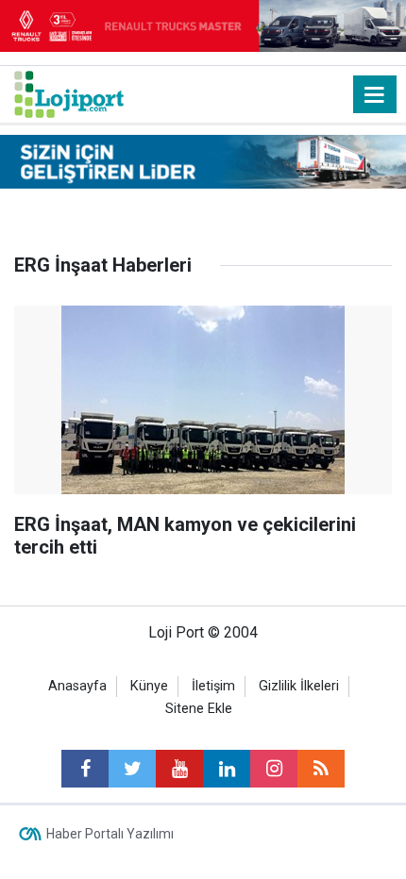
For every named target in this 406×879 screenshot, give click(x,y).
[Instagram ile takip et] (273, 769)
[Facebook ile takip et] (85, 769)
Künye (149, 686)
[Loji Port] (69, 93)
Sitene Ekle (198, 709)
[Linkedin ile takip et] (226, 769)
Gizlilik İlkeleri (299, 686)
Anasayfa (77, 686)
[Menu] (375, 95)
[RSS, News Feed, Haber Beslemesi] (321, 769)
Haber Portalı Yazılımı (110, 833)
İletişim (213, 686)
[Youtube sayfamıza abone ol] (179, 769)
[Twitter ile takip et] (132, 769)
